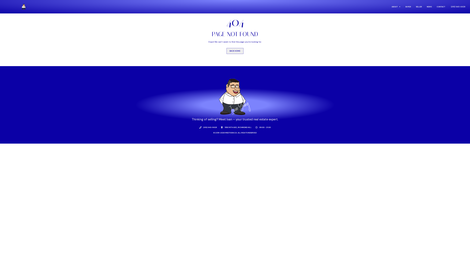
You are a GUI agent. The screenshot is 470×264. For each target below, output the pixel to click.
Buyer (408, 7)
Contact (441, 7)
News (429, 7)
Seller (419, 7)
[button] (458, 7)
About (395, 7)
